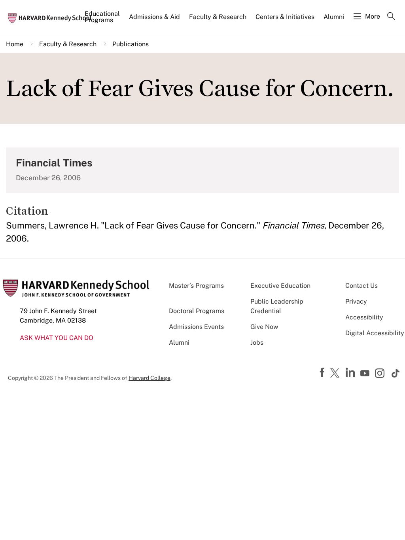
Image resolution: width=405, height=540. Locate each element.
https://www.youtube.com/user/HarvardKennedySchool (366, 373)
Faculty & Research (217, 17)
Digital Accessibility (374, 333)
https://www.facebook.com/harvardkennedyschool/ (323, 372)
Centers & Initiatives (284, 17)
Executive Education (280, 285)
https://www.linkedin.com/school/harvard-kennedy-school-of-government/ (351, 372)
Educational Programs (102, 17)
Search (391, 17)
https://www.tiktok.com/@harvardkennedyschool (396, 373)
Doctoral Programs (196, 311)
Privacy (356, 301)
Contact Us (361, 285)
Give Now (264, 326)
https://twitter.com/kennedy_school (336, 373)
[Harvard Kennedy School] (52, 18)
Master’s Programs (196, 285)
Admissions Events (196, 326)
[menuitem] (103, 20)
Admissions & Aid (154, 17)
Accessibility (364, 317)
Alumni (334, 17)
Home (14, 44)
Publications (130, 44)
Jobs (256, 342)
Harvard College (149, 378)
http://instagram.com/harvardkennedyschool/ (381, 374)
